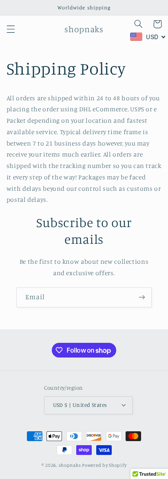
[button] (10, 29)
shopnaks (70, 465)
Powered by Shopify (104, 465)
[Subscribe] (142, 297)
